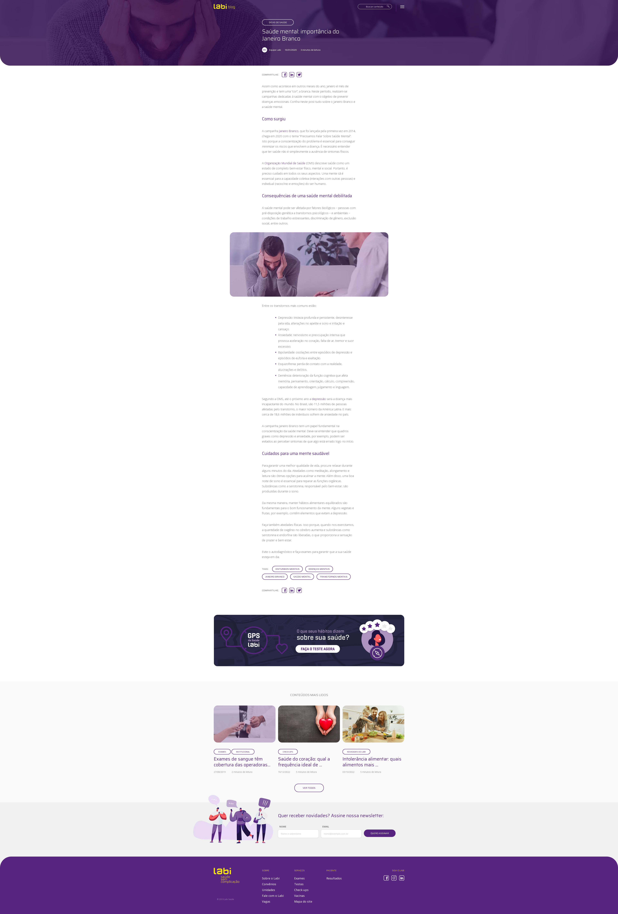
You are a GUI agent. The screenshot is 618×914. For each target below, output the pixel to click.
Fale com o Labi (273, 896)
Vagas (266, 901)
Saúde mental (302, 576)
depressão (319, 399)
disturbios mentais (287, 569)
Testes (299, 884)
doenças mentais (319, 569)
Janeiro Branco (288, 131)
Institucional (243, 751)
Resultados (334, 878)
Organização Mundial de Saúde (285, 163)
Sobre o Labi (271, 878)
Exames (222, 751)
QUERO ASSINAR (380, 833)
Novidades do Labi (356, 751)
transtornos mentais (333, 576)
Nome (282, 826)
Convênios (269, 884)
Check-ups (288, 751)
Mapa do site (303, 901)
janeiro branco (274, 576)
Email (325, 826)
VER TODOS (309, 788)
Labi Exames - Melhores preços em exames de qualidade (224, 6)
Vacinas (299, 896)
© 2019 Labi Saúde (225, 899)
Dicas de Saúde (278, 22)
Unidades (268, 890)
